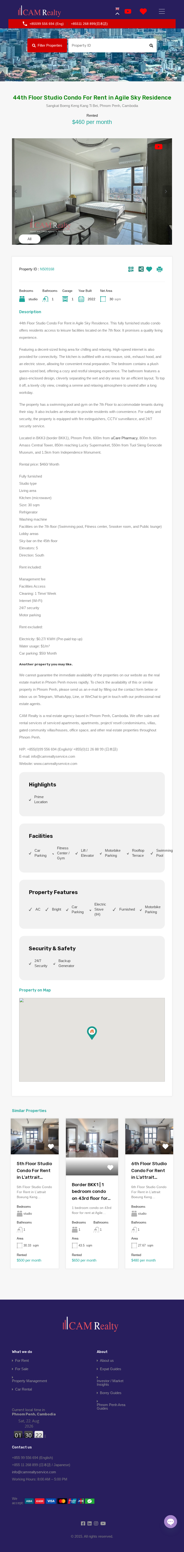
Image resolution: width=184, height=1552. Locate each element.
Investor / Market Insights (110, 1382)
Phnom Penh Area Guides (111, 1406)
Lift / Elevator (87, 852)
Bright (56, 909)
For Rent (22, 1360)
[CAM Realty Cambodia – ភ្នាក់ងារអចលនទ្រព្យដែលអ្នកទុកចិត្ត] (39, 11)
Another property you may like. (46, 664)
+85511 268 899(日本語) (89, 24)
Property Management (29, 1381)
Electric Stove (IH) (100, 909)
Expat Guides (110, 1369)
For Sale (21, 1369)
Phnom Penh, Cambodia (34, 1412)
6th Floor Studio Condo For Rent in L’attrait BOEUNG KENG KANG (149, 1171)
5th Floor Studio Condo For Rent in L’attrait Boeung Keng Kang (34, 1171)
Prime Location (40, 799)
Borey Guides (110, 1393)
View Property (34, 1147)
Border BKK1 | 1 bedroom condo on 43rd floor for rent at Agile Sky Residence (90, 1192)
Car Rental (23, 1389)
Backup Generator (66, 963)
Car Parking (40, 852)
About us (107, 1360)
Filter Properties (50, 45)
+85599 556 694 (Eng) (46, 24)
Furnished (127, 909)
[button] (97, 1039)
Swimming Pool (164, 852)
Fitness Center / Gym (63, 853)
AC (37, 909)
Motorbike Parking (113, 852)
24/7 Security (40, 963)
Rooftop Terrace (138, 852)
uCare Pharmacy (124, 438)
